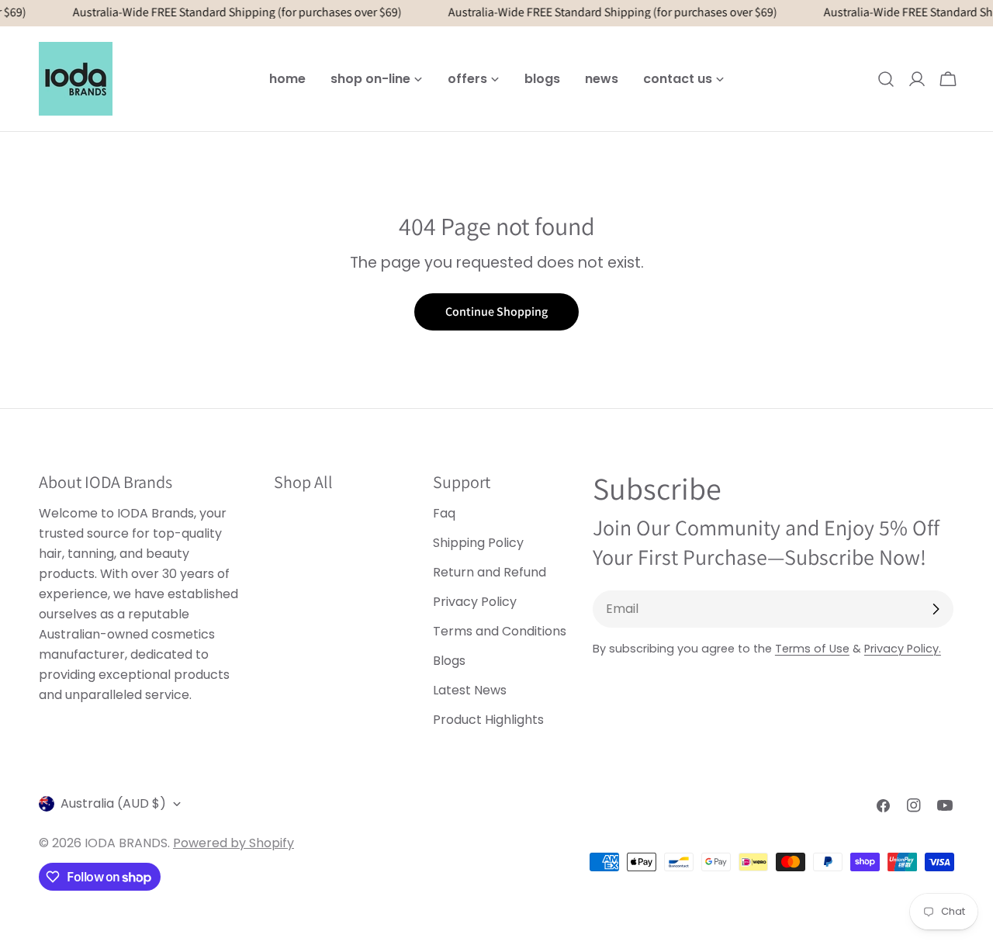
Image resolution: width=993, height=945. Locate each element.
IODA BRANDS (126, 843)
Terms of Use (812, 648)
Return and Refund (489, 572)
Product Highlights (488, 720)
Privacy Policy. (902, 648)
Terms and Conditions (499, 631)
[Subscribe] (935, 609)
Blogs (449, 661)
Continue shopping (496, 311)
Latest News (470, 690)
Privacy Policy (475, 602)
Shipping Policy (478, 543)
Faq (444, 513)
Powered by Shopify (233, 843)
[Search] (885, 79)
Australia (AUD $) (113, 803)
